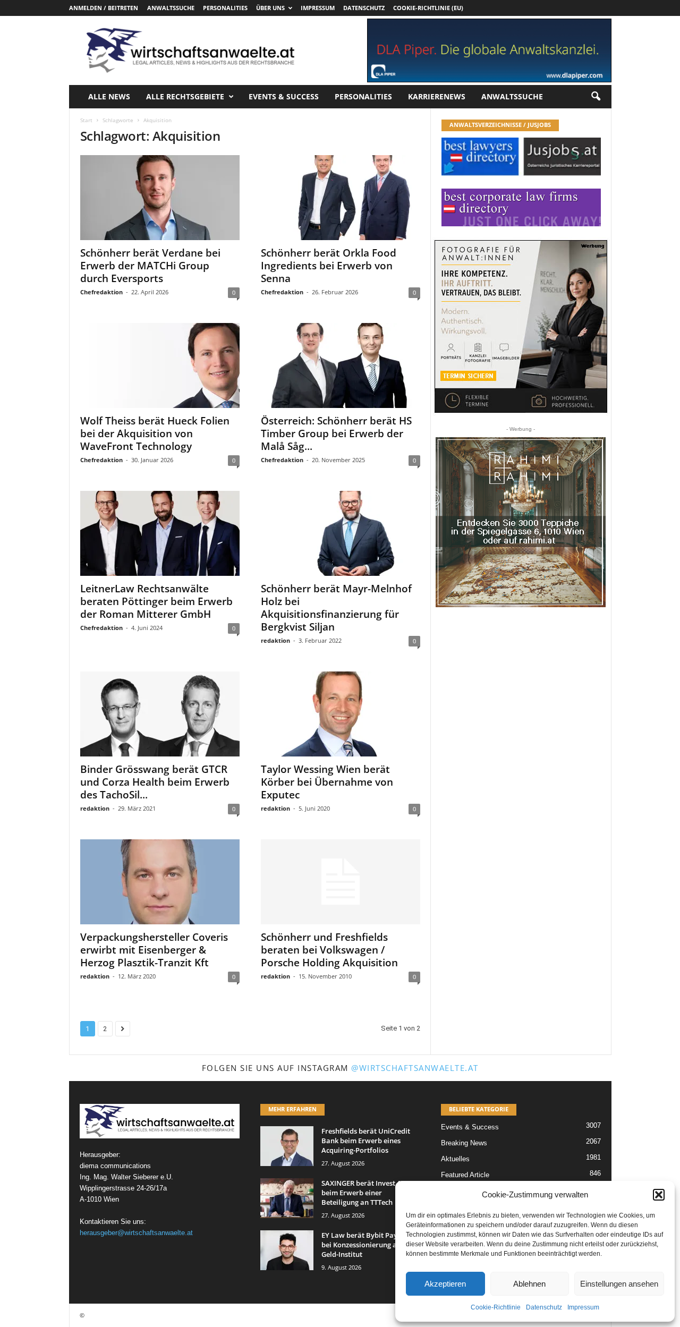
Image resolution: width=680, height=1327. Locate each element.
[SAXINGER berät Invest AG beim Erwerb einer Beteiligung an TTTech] (286, 1198)
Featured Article (465, 1175)
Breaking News (464, 1143)
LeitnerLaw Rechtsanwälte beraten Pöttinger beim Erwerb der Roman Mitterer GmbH (156, 601)
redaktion (275, 640)
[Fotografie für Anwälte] (521, 326)
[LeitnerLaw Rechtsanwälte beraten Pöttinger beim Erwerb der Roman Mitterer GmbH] (160, 533)
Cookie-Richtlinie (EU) (428, 8)
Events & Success (284, 96)
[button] (658, 1194)
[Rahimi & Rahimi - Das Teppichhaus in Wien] (521, 522)
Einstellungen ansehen (619, 1283)
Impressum (583, 1307)
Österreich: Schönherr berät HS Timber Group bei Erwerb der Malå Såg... (336, 433)
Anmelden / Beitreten (103, 8)
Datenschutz (544, 1307)
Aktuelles (455, 1159)
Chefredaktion (101, 292)
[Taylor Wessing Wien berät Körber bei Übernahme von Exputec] (340, 713)
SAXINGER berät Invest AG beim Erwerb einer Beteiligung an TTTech (363, 1192)
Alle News (109, 96)
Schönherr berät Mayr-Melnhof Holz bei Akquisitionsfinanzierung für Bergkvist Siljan (336, 608)
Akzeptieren (445, 1283)
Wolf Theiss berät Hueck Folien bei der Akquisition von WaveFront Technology (155, 433)
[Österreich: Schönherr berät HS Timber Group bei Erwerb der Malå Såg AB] (340, 365)
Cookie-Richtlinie (496, 1307)
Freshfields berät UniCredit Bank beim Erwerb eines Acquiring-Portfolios (365, 1140)
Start (86, 120)
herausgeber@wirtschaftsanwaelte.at (136, 1233)
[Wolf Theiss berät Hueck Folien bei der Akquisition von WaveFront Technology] (160, 365)
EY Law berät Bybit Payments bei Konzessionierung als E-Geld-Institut (369, 1244)
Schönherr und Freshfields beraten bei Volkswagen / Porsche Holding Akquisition (329, 949)
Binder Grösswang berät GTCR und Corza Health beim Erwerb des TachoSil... (155, 782)
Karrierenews (436, 96)
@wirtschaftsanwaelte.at (415, 1067)
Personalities (225, 8)
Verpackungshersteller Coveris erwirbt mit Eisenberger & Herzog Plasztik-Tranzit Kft (154, 949)
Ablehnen (529, 1283)
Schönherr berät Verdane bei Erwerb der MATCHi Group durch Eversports (150, 265)
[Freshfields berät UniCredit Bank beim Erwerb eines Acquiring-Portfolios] (286, 1146)
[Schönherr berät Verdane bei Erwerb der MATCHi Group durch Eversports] (160, 197)
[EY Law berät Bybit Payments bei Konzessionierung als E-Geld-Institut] (286, 1250)
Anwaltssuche (170, 8)
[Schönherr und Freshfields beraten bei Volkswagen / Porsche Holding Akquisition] (340, 881)
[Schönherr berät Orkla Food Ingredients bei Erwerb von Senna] (340, 197)
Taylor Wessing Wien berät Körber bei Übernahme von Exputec (327, 782)
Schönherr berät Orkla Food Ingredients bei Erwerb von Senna (328, 265)
